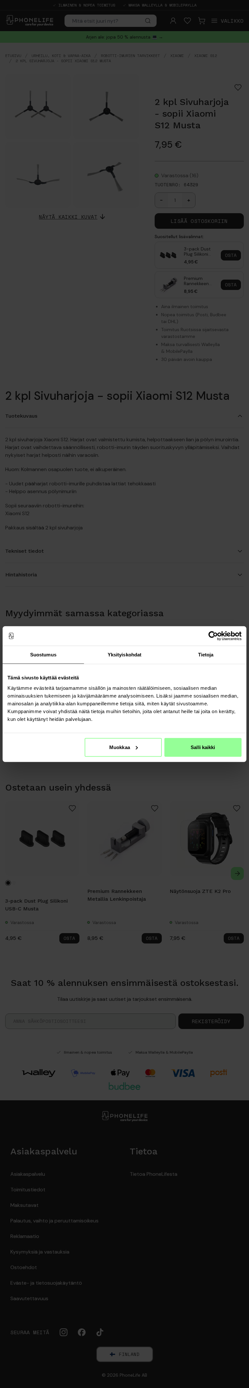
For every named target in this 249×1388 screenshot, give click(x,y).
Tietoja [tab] (206, 654)
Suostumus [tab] (43, 654)
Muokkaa (119, 747)
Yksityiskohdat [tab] (124, 654)
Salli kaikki (203, 747)
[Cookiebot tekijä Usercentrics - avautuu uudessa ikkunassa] (213, 636)
